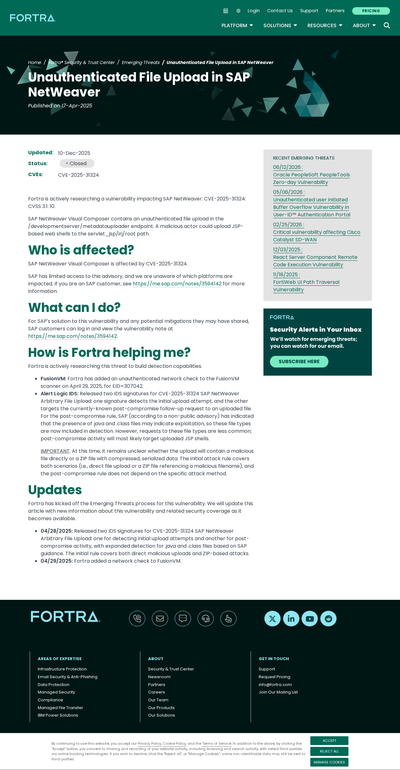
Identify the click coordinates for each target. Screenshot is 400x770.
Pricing (371, 10)
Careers (156, 692)
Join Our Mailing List (278, 692)
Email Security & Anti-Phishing (68, 677)
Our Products (161, 708)
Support (309, 10)
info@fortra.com (275, 685)
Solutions (280, 25)
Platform (237, 25)
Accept (329, 740)
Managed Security (56, 692)
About (364, 25)
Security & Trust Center (171, 669)
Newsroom (159, 677)
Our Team (158, 700)
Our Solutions (161, 715)
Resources (325, 25)
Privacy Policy (149, 743)
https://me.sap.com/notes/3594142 (177, 283)
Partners (335, 10)
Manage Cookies (329, 762)
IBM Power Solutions (58, 715)
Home (34, 62)
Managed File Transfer (60, 708)
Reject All (329, 751)
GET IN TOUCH (274, 659)
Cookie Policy (174, 743)
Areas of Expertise (60, 659)
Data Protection (53, 685)
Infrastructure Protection (62, 669)
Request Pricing (274, 677)
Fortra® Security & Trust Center (81, 62)
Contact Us (280, 10)
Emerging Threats (141, 62)
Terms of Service (216, 743)
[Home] (33, 17)
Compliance (50, 700)
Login (254, 10)
